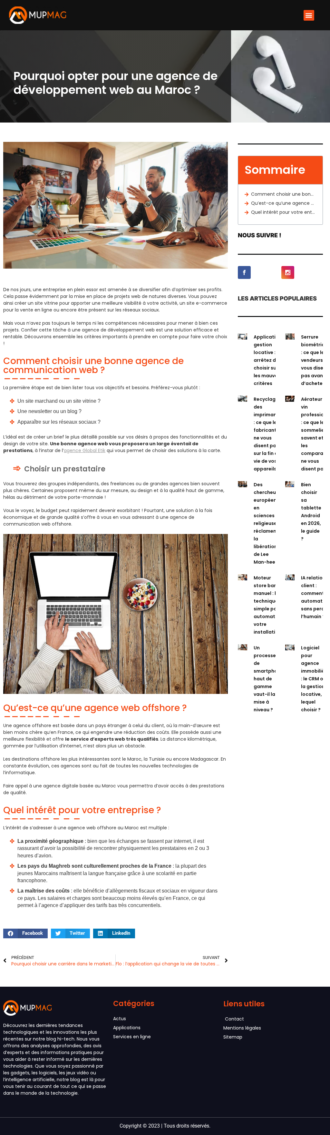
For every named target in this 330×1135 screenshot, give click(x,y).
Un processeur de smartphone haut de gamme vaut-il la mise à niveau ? (268, 679)
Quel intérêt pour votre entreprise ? (283, 212)
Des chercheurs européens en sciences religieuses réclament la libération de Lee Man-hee (267, 523)
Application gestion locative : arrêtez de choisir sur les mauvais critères (268, 360)
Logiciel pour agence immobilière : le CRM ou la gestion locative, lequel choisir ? (315, 679)
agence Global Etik (84, 450)
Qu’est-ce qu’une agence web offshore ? (283, 203)
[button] (309, 15)
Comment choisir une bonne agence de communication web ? (283, 194)
